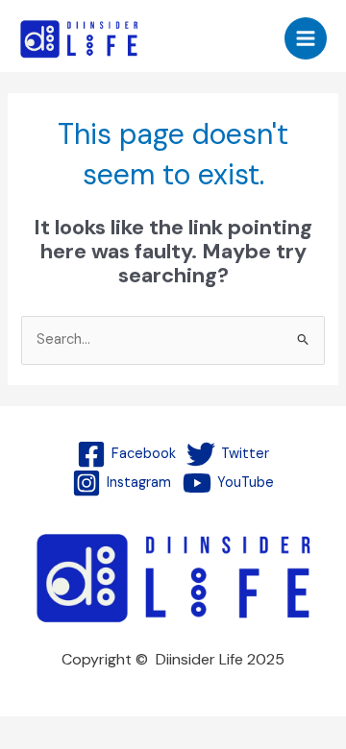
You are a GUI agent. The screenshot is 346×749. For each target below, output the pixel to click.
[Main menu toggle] (305, 38)
